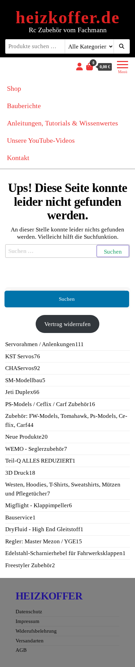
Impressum (27, 621)
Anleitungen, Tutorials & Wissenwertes (62, 123)
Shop (14, 88)
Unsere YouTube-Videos (41, 140)
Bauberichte (24, 105)
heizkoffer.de (68, 17)
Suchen (67, 299)
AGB (21, 650)
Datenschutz (29, 611)
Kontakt (18, 157)
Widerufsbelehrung (36, 631)
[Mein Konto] (79, 66)
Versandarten (30, 640)
